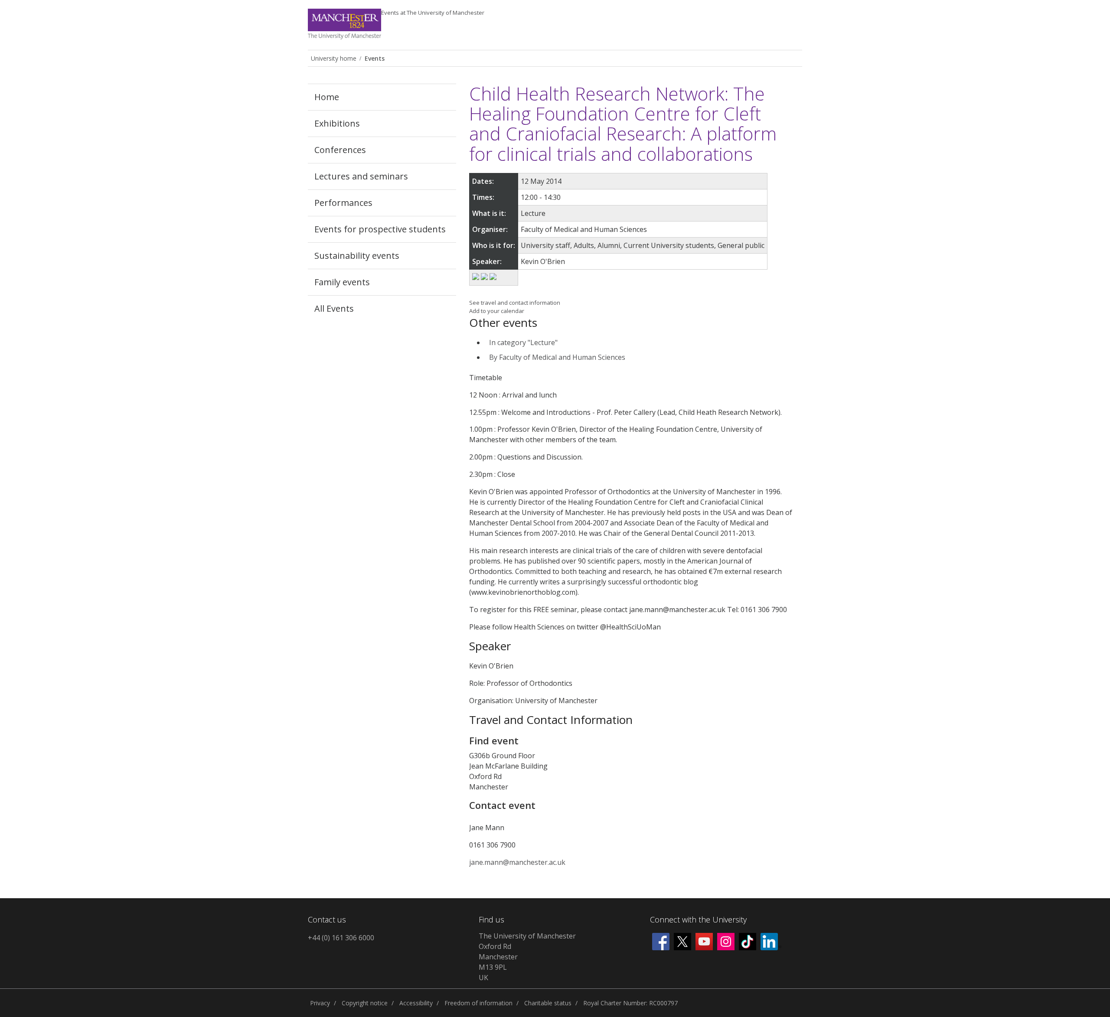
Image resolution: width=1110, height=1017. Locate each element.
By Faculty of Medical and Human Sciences (557, 357)
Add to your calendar (496, 311)
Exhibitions (337, 123)
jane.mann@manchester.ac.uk (517, 862)
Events (432, 12)
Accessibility (416, 1003)
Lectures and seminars (361, 176)
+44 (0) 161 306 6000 (341, 937)
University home (333, 58)
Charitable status (547, 1003)
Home (326, 97)
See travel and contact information (514, 302)
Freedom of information (478, 1003)
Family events (342, 282)
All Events (334, 308)
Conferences (340, 150)
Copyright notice (365, 1003)
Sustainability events (356, 255)
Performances (343, 203)
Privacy (320, 1003)
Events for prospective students (380, 229)
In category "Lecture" (523, 342)
